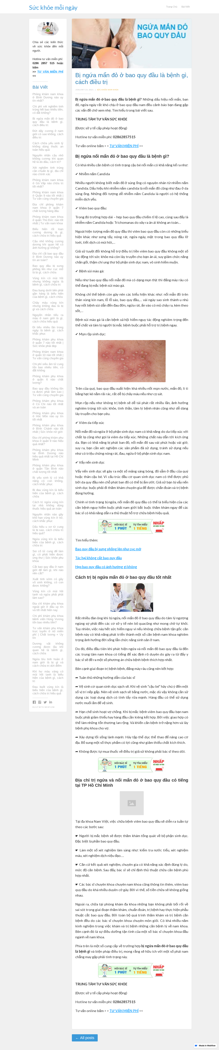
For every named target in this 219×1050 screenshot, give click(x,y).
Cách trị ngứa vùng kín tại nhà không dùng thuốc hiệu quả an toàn (48, 505)
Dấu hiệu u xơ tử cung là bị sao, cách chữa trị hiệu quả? (48, 530)
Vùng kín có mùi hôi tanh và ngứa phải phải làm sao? (48, 594)
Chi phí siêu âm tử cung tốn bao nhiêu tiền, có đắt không (48, 367)
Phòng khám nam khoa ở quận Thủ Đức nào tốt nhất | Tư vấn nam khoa (48, 220)
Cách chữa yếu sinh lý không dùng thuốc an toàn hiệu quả (48, 146)
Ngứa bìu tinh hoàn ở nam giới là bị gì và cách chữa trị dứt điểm (48, 662)
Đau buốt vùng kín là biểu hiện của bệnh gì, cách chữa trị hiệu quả (48, 690)
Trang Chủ (171, 6)
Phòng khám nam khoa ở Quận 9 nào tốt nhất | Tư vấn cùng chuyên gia (48, 195)
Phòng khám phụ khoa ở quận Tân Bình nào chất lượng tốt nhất (48, 469)
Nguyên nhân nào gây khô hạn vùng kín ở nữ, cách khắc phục (48, 518)
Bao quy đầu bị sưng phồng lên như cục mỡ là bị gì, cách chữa (48, 269)
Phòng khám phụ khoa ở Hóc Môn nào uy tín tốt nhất (48, 416)
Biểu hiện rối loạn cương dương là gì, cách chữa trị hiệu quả (48, 232)
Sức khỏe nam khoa (108, 90)
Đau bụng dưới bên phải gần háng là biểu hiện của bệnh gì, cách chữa (48, 294)
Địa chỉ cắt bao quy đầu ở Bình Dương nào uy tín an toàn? (48, 257)
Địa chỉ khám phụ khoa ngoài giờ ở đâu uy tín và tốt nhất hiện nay (48, 607)
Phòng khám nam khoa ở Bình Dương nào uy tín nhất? (48, 97)
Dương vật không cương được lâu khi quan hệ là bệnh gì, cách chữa (48, 648)
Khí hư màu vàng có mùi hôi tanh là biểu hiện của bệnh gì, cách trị (48, 676)
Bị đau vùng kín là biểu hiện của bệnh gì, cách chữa (48, 493)
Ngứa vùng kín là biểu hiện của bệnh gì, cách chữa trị (48, 542)
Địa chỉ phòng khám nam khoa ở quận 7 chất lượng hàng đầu (48, 208)
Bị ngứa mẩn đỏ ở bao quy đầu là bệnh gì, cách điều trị (48, 122)
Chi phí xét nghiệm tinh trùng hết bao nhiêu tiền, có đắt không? (48, 110)
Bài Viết (186, 6)
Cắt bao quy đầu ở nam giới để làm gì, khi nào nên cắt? (48, 570)
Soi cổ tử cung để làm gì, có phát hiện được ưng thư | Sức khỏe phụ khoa (48, 556)
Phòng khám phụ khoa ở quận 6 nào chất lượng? (48, 379)
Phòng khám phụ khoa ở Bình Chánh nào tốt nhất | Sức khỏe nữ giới (48, 428)
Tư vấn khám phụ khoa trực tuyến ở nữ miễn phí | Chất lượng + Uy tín (48, 633)
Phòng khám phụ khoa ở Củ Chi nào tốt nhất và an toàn (48, 404)
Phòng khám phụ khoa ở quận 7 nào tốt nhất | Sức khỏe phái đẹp (48, 343)
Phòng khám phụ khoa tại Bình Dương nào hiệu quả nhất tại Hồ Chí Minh (48, 455)
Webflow (49, 707)
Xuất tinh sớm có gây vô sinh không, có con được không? (48, 582)
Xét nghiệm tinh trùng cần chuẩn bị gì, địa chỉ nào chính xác (48, 171)
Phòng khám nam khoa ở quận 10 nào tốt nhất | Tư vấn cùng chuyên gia (48, 355)
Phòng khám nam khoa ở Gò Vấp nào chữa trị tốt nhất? (48, 183)
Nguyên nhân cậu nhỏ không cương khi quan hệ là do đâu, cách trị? (48, 159)
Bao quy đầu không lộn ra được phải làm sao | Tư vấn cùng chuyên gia (48, 392)
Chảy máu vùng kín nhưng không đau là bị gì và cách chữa (48, 306)
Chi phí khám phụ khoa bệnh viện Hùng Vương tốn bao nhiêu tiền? (48, 619)
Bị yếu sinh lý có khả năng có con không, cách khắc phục (48, 481)
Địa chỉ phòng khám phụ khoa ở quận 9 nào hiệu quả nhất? (48, 441)
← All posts (84, 1038)
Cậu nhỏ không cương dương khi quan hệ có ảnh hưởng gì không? (48, 244)
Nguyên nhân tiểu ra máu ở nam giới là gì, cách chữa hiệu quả (48, 318)
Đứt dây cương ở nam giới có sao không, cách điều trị (48, 134)
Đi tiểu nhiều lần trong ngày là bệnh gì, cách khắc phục (48, 330)
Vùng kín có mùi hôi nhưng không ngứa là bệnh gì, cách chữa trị (48, 281)
